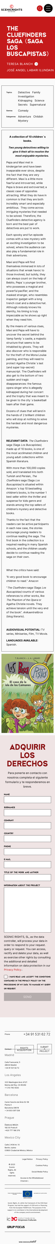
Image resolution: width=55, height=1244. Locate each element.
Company (9, 820)
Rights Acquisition (24, 1049)
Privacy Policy (13, 969)
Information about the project (22, 885)
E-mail (7, 859)
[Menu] (48, 8)
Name (7, 794)
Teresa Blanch (20, 64)
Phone (7, 846)
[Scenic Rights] (11, 8)
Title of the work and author (21, 872)
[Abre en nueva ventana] (16, 1227)
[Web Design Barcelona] (27, 1241)
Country (8, 833)
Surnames (9, 807)
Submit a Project (45, 1049)
